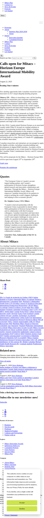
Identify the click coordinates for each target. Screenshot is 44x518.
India (28, 307)
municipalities (24, 322)
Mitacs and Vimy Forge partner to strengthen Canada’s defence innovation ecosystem (19, 379)
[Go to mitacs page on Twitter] (5, 287)
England (30, 314)
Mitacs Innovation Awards (17, 328)
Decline (22, 509)
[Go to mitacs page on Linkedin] (5, 289)
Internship (17, 299)
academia (19, 330)
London (36, 314)
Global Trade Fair (26, 318)
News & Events (10, 7)
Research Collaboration (31, 301)
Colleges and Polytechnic (14, 433)
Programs (8, 28)
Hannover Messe (31, 320)
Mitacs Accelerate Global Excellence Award (19, 306)
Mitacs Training (32, 338)
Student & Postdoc (11, 431)
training (2, 310)
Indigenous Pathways (12, 446)
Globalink (3, 326)
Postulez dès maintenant (8, 167)
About (7, 30)
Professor (8, 429)
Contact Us (9, 5)
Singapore (14, 326)
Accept (22, 503)
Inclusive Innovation (22, 340)
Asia (9, 326)
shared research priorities (19, 133)
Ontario (15, 322)
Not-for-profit (9, 427)
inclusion (38, 312)
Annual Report (10, 469)
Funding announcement (11, 336)
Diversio (14, 314)
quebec (2, 332)
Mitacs (22, 324)
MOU (2, 312)
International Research (17, 320)
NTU (40, 310)
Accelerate (4, 328)
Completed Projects (16, 40)
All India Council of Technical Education (27, 303)
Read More (21, 371)
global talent (9, 312)
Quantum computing (13, 310)
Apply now (4, 163)
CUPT (35, 310)
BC (21, 342)
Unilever (17, 334)
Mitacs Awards (38, 328)
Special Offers (10, 452)
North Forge (4, 303)
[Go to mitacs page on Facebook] (5, 285)
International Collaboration (9, 318)
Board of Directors (31, 324)
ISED (23, 334)
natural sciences (35, 332)
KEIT (27, 312)
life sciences (15, 342)
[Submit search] (34, 58)
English (7, 48)
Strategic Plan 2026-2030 (18, 32)
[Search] (1, 56)
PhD (10, 324)
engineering (16, 332)
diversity (3, 314)
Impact (7, 36)
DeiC (21, 301)
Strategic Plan (9, 467)
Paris (25, 314)
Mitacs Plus (9, 3)
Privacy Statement (11, 515)
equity (9, 314)
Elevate (8, 316)
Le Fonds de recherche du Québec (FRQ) (18, 297)
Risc (32, 307)
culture (31, 312)
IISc (1, 297)
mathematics (25, 332)
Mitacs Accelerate (28, 299)
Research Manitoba (7, 338)
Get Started (9, 11)
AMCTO (32, 322)
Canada (16, 312)
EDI (15, 338)
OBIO (36, 307)
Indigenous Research (7, 340)
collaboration (38, 137)
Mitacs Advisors (10, 465)
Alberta (2, 316)
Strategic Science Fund (33, 334)
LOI (10, 303)
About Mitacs (9, 463)
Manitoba (16, 324)
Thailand (22, 326)
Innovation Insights (16, 38)
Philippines (30, 326)
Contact (7, 44)
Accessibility (22, 338)
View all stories (5, 361)
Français (7, 9)
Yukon (12, 330)
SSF (1, 336)
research (8, 332)
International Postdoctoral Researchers (13, 305)
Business (8, 425)
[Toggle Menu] (41, 22)
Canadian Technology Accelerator (24, 316)
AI (9, 342)
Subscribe (3, 402)
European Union (27, 310)
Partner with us (10, 435)
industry (26, 330)
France (20, 314)
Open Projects (10, 450)
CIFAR (30, 305)
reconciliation (5, 334)
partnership (37, 330)
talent (31, 330)
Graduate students (26, 344)
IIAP (11, 334)
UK (36, 340)
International (38, 326)
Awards (30, 328)
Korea (22, 312)
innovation (9, 346)
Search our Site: (6, 58)
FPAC (10, 322)
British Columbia (29, 342)
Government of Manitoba (30, 336)
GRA (32, 340)
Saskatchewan (5, 330)
